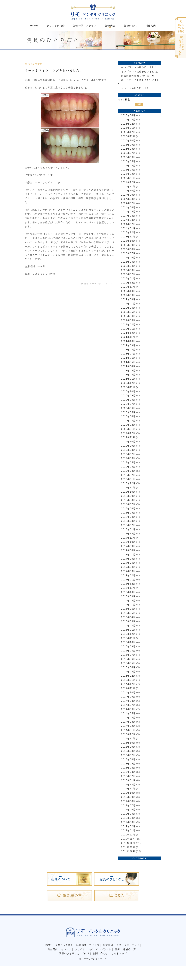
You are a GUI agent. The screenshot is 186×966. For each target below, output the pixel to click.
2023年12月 (128, 232)
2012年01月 (128, 830)
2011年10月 (128, 843)
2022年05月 (128, 312)
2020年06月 (128, 408)
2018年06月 (128, 508)
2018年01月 (128, 529)
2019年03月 (128, 471)
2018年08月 (128, 500)
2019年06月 (128, 458)
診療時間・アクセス (84, 25)
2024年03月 (128, 220)
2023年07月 (128, 253)
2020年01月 (128, 429)
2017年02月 (128, 575)
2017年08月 (128, 550)
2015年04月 (128, 667)
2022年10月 (128, 291)
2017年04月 (128, 567)
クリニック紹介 (56, 25)
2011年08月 (128, 851)
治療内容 (108, 945)
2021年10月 (128, 341)
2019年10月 (128, 441)
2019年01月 (128, 479)
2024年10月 (128, 190)
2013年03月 (128, 772)
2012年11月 (128, 788)
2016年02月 (128, 625)
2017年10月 (128, 542)
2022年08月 (128, 299)
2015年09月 (128, 646)
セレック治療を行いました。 (137, 88)
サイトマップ (119, 953)
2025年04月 (128, 165)
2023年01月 (128, 278)
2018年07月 (128, 504)
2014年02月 (128, 726)
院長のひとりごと (69, 953)
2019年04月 (128, 466)
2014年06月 (128, 709)
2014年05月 (128, 713)
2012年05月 (128, 814)
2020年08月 (128, 399)
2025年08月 (128, 149)
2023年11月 (128, 236)
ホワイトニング (84, 949)
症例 (117, 949)
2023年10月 (128, 241)
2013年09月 (128, 747)
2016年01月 (128, 630)
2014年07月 (128, 705)
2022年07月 (128, 303)
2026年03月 (128, 119)
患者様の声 (129, 949)
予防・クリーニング (128, 945)
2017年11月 (128, 538)
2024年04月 (128, 215)
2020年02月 (128, 425)
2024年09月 (128, 195)
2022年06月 (128, 308)
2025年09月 (128, 144)
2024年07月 (128, 203)
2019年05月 (128, 462)
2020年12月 (128, 383)
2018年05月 (128, 512)
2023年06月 (128, 257)
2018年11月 (128, 487)
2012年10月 (128, 793)
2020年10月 (128, 391)
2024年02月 (128, 224)
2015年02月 (128, 676)
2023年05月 (128, 262)
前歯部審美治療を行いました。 (139, 75)
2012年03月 (128, 822)
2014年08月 (128, 701)
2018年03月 (128, 521)
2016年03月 (128, 621)
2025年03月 (128, 169)
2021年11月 (128, 337)
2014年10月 (128, 692)
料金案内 (151, 25)
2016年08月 (128, 600)
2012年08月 (128, 801)
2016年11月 (128, 588)
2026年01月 (128, 128)
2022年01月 (128, 328)
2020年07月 (128, 404)
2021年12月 (128, 333)
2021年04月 (128, 366)
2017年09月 (128, 546)
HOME (34, 25)
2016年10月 (128, 592)
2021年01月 (128, 379)
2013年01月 (128, 780)
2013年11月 (128, 738)
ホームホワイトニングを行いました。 (54, 70)
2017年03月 (128, 571)
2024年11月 (128, 186)
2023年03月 (128, 270)
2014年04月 (128, 717)
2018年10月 (128, 492)
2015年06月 (128, 659)
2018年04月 (128, 517)
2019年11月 (128, 437)
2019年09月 (128, 446)
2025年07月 (128, 153)
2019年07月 (128, 454)
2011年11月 (128, 839)
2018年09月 (128, 496)
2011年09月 (128, 847)
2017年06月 (128, 558)
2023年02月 (128, 274)
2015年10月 (128, 642)
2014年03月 (128, 722)
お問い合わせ (100, 953)
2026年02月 (128, 124)
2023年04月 (128, 266)
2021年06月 (128, 358)
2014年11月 (128, 688)
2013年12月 (128, 734)
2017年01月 (128, 579)
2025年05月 (128, 161)
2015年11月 (128, 638)
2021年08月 (128, 349)
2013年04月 (128, 767)
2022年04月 (128, 316)
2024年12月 (128, 182)
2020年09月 (128, 395)
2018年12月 (128, 483)
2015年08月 (128, 650)
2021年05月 (128, 362)
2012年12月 (128, 784)
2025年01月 (128, 178)
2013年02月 (128, 776)
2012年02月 (128, 826)
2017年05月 (128, 563)
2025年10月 (128, 140)
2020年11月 (128, 387)
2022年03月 (128, 320)
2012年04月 (128, 818)
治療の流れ (130, 25)
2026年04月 (128, 115)
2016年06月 (128, 609)
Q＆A (86, 953)
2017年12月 (128, 533)
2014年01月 (128, 730)
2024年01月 (128, 228)
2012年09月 (128, 797)
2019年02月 (128, 475)
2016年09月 (128, 596)
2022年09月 (128, 295)
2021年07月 (128, 353)
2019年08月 (128, 450)
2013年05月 (128, 763)
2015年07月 (128, 655)
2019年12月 (128, 433)
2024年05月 (128, 211)
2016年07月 (128, 604)
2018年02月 (128, 525)
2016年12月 (128, 583)
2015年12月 (128, 634)
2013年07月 (128, 755)
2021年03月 (128, 370)
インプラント (103, 949)
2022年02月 (128, 324)
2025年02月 (128, 174)
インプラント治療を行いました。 (140, 67)
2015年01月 (128, 680)
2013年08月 (128, 751)
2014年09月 (128, 696)
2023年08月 (128, 249)
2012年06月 (128, 809)
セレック (66, 949)
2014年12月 (128, 684)
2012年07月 (128, 805)
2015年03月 (128, 671)
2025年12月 (128, 132)
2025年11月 (128, 136)
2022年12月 (128, 282)
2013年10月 (128, 742)
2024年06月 (128, 207)
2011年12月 (128, 834)
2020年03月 (128, 420)
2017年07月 (128, 554)
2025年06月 (128, 157)
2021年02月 (128, 374)
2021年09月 (128, 345)
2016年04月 (128, 617)
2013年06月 (128, 759)
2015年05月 (128, 663)
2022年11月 (128, 287)
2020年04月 (128, 416)
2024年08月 (128, 199)
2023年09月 (128, 245)
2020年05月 (128, 412)
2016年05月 (128, 613)
